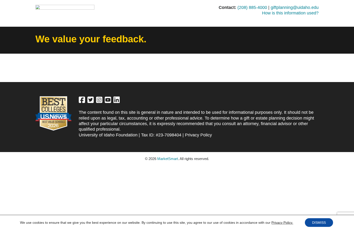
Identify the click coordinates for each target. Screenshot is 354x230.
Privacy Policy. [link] (282, 222)
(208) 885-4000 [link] (252, 7)
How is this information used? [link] (290, 13)
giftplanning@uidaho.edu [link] (295, 7)
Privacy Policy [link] (198, 135)
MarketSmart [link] (167, 159)
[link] (82, 101)
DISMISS (319, 222)
